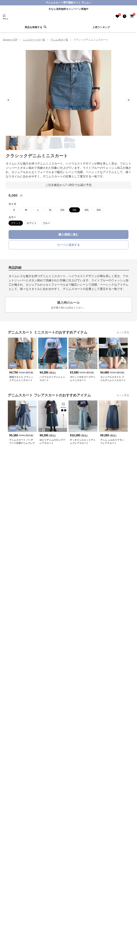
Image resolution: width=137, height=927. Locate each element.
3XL (74, 209)
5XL (99, 209)
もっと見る (123, 332)
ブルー (46, 223)
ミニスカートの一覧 (34, 39)
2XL (62, 209)
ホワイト (32, 223)
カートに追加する (68, 244)
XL (50, 209)
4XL (87, 209)
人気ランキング (101, 27)
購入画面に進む (68, 234)
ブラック (16, 223)
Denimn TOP (10, 39)
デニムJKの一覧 (59, 39)
